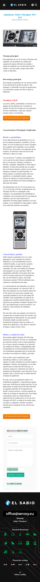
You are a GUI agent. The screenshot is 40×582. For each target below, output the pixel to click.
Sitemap (20, 518)
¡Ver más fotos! (20, 230)
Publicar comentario (16, 475)
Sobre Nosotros (20, 521)
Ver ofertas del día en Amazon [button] (16, 118)
